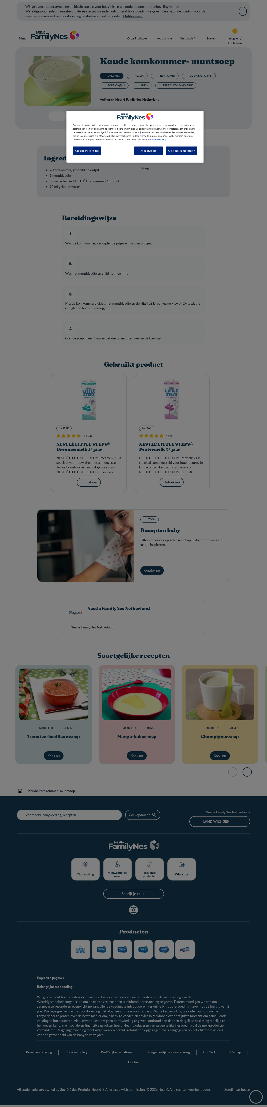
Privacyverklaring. (157, 139)
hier (142, 136)
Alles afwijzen (149, 150)
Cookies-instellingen (87, 150)
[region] (135, 136)
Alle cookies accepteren (181, 150)
